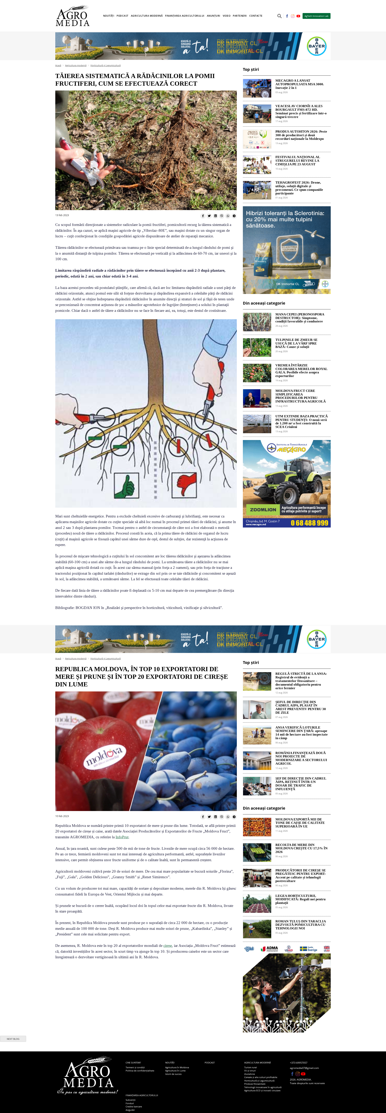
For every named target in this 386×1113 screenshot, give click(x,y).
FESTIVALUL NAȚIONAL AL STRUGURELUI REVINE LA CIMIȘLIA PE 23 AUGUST (297, 160)
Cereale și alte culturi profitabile (260, 1077)
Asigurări (130, 1109)
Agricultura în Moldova (177, 1067)
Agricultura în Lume (175, 1070)
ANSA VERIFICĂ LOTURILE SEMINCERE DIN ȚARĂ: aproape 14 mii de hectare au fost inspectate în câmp (301, 733)
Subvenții (131, 1099)
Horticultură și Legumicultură (105, 65)
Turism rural (250, 1067)
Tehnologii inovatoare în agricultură (262, 1087)
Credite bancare (134, 1106)
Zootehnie (249, 1073)
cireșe (167, 945)
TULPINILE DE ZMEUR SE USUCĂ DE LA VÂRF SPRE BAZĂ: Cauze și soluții (296, 343)
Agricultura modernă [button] (147, 15)
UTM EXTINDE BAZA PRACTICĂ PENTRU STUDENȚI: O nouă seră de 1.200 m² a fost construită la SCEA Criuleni (301, 422)
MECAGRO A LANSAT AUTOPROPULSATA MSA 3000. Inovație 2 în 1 (299, 84)
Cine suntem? (133, 1062)
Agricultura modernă (75, 65)
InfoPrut (122, 837)
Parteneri (240, 15)
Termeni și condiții (135, 1067)
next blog (13, 1039)
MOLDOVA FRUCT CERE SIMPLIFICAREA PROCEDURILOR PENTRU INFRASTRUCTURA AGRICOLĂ (300, 396)
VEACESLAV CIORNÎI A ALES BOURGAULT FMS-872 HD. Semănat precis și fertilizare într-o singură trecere (301, 111)
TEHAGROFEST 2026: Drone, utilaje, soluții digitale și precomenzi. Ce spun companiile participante (299, 188)
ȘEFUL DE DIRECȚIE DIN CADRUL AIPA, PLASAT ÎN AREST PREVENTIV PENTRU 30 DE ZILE (300, 707)
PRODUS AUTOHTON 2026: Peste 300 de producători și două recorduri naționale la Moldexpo (301, 135)
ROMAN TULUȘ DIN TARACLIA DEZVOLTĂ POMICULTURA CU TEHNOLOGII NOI (300, 925)
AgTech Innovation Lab (317, 15)
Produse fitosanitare (254, 1083)
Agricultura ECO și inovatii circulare (262, 1090)
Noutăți (170, 1062)
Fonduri (130, 1103)
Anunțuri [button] (213, 15)
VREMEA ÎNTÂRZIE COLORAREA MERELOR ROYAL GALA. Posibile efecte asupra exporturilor (301, 371)
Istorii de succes (173, 1073)
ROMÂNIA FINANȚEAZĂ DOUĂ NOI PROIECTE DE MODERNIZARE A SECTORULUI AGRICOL (301, 758)
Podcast (122, 15)
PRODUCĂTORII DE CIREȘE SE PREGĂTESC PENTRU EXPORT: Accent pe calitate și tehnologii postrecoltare (300, 876)
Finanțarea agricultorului (142, 1095)
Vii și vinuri (250, 1070)
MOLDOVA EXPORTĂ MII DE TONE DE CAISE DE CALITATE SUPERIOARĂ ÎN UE (300, 823)
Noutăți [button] (108, 15)
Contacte (256, 15)
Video (227, 15)
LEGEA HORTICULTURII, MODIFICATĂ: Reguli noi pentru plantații (300, 899)
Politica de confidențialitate (140, 1070)
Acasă (58, 65)
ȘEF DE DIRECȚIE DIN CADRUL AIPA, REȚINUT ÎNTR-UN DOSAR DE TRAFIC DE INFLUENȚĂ (300, 784)
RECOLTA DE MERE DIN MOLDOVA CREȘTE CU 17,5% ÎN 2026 (301, 848)
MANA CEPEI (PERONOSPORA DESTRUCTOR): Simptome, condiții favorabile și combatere (299, 318)
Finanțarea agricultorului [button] (184, 15)
